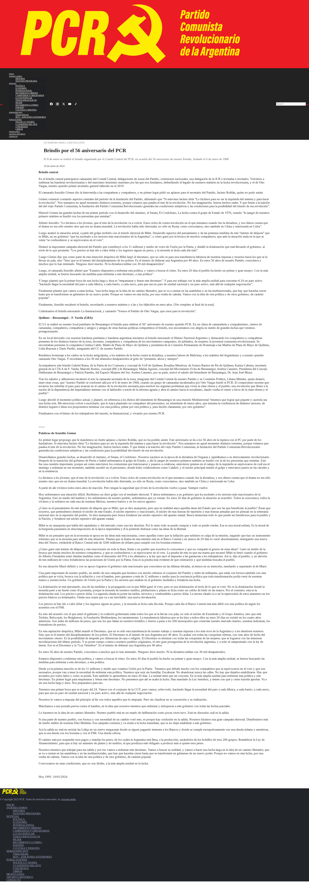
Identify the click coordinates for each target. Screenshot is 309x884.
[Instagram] (57, 104)
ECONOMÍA (21, 88)
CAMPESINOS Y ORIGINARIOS (29, 95)
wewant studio (68, 799)
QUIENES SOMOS (15, 76)
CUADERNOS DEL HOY (26, 124)
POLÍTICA (20, 86)
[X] (63, 104)
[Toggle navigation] (1, 104)
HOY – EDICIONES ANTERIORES (30, 117)
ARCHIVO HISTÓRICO (17, 134)
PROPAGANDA (14, 132)
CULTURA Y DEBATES (26, 110)
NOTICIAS (12, 83)
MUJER (18, 103)
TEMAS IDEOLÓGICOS (26, 100)
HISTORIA (20, 79)
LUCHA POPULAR (23, 98)
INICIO (11, 74)
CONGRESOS (21, 127)
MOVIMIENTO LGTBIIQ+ (27, 105)
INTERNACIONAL (23, 91)
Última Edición (22, 115)
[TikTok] (76, 104)
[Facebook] (51, 104)
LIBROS (19, 129)
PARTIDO (19, 107)
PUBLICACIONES (15, 120)
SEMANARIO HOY (15, 112)
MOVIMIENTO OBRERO (26, 93)
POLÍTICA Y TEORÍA (25, 122)
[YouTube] (69, 104)
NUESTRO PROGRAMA (26, 81)
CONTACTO (13, 136)
